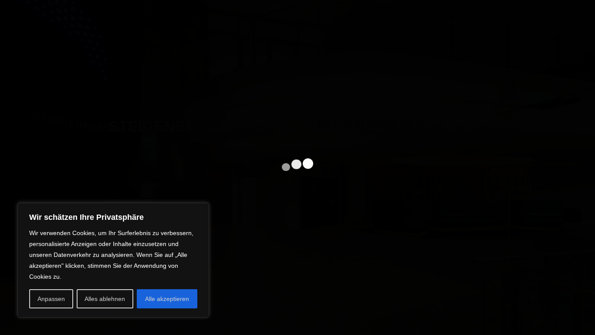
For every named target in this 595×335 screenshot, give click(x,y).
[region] (113, 260)
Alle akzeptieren (167, 298)
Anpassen (51, 298)
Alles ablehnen (105, 298)
